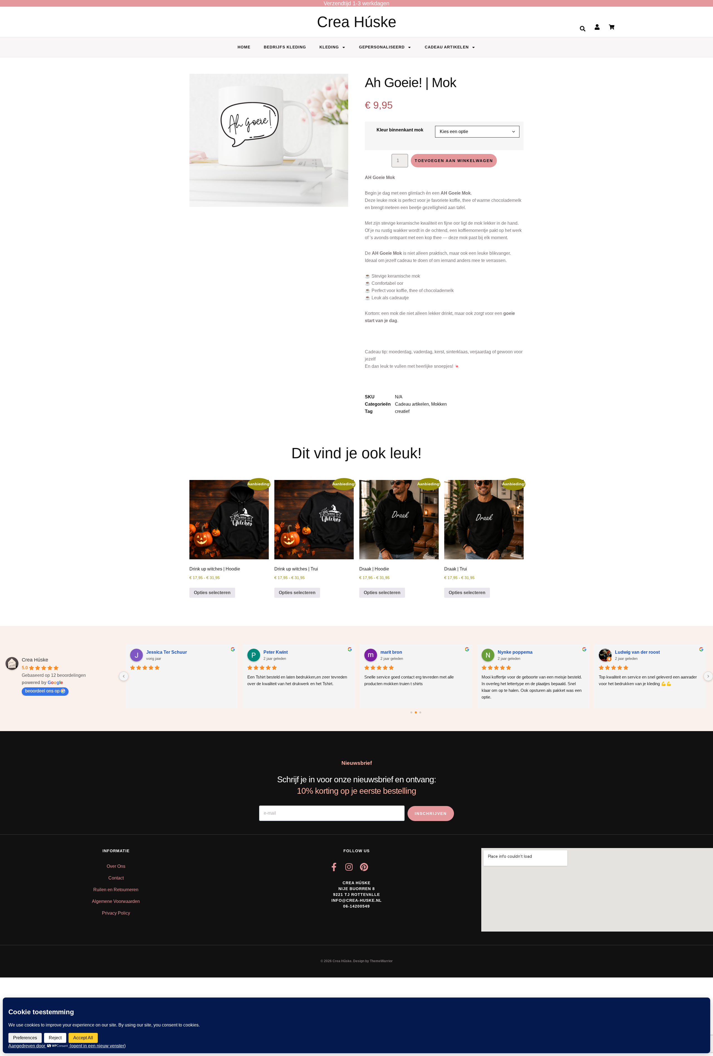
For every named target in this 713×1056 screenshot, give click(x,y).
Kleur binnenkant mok (400, 130)
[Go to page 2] (420, 713)
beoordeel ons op (42, 691)
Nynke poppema (397, 652)
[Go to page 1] (416, 712)
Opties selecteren (212, 592)
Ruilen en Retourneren (115, 889)
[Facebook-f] (334, 867)
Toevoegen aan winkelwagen (454, 160)
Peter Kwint (158, 652)
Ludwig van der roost (520, 652)
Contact (116, 878)
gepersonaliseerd (382, 47)
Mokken (439, 404)
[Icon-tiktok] (379, 867)
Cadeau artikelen (447, 47)
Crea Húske (356, 21)
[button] (582, 28)
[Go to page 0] (411, 713)
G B (618, 652)
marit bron (274, 652)
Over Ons (116, 866)
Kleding (329, 47)
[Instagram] (349, 867)
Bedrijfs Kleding (285, 47)
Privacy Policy (116, 913)
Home (244, 47)
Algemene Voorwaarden (116, 901)
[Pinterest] (364, 867)
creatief (402, 411)
